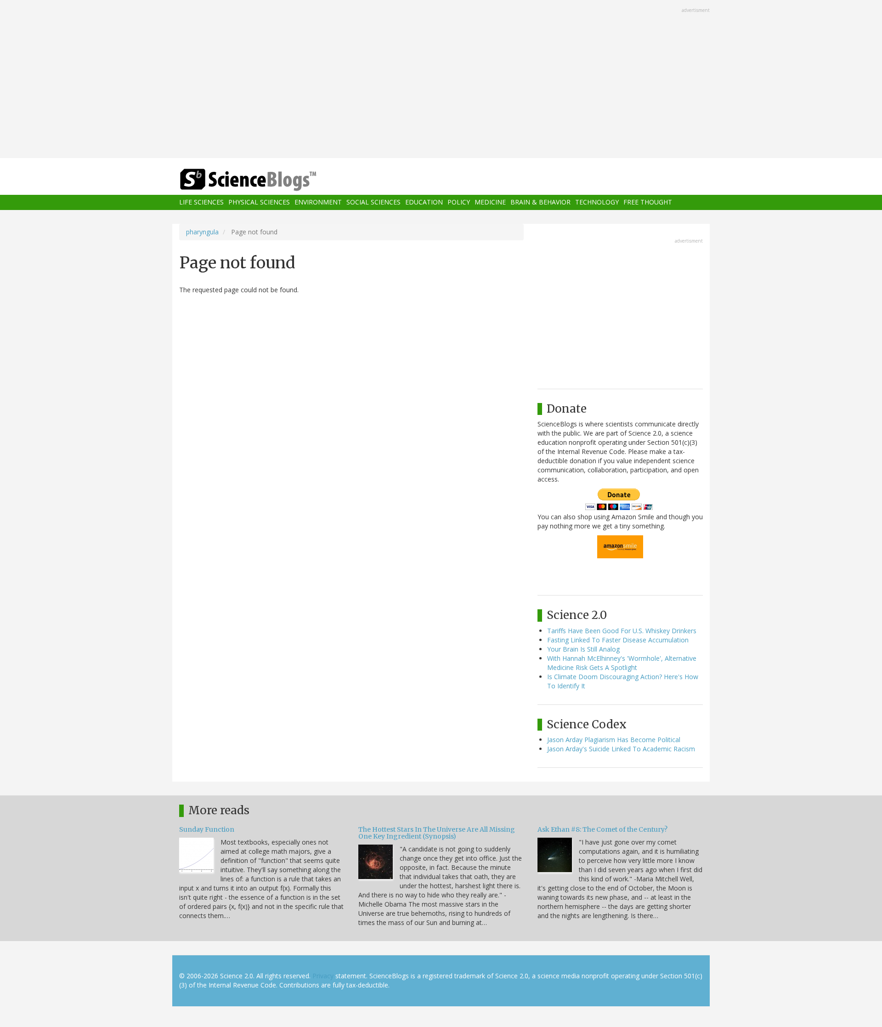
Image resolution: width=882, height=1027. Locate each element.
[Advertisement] (441, 80)
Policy (458, 202)
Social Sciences (373, 202)
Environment (318, 202)
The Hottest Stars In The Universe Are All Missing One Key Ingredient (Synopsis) (436, 832)
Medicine (490, 202)
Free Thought (647, 202)
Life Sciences (201, 202)
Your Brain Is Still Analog (583, 649)
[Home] (266, 180)
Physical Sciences (259, 202)
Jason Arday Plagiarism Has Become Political (613, 739)
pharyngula (202, 231)
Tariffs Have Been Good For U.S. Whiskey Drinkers (621, 630)
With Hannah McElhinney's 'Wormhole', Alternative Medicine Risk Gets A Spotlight (621, 663)
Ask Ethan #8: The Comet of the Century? (602, 829)
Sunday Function (206, 829)
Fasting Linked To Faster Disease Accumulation (618, 639)
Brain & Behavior (540, 202)
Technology (597, 202)
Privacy (323, 975)
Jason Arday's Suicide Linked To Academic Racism (621, 748)
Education (424, 202)
